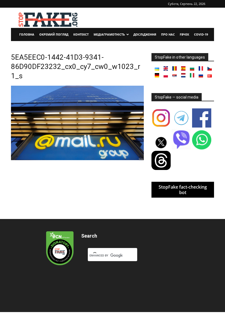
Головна (26, 34)
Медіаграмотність (109, 34)
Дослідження (144, 34)
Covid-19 (201, 34)
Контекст (81, 34)
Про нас (168, 34)
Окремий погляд (53, 34)
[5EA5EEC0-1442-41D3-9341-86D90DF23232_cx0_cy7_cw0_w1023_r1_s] (77, 158)
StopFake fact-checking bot (183, 189)
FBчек (184, 34)
